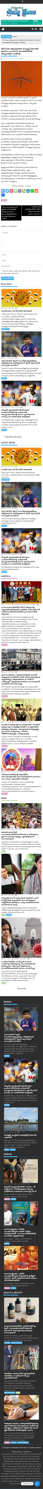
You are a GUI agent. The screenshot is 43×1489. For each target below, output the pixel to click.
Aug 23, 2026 (7, 308)
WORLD (9, 915)
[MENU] (40, 29)
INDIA (3, 851)
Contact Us (27, 1452)
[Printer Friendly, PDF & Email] (21, 186)
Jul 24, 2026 (9, 1371)
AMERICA (4, 200)
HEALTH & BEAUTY (16, 1342)
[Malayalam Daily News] (3, 29)
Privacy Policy (17, 1452)
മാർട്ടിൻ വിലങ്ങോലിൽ (20, 722)
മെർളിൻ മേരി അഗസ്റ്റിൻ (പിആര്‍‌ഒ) (24, 604)
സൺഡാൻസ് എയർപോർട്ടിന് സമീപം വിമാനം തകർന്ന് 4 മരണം (33, 210)
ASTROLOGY (5, 329)
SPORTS (4, 378)
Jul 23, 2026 (9, 1271)
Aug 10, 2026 (9, 1184)
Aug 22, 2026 (7, 358)
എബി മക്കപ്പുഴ (20, 1421)
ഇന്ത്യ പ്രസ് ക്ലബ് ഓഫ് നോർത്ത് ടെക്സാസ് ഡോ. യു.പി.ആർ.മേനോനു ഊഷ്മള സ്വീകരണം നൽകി (10, 213)
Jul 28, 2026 (9, 1323)
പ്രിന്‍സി (16, 829)
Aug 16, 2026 (9, 1132)
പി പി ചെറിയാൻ (18, 59)
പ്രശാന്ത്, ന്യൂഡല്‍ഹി (19, 959)
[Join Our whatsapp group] (37, 1483)
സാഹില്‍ (16, 407)
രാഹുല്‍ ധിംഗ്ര (20, 1323)
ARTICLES (7, 1342)
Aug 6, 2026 (9, 1226)
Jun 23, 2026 (9, 1421)
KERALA (7, 1149)
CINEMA (13, 1199)
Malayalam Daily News (13, 437)
